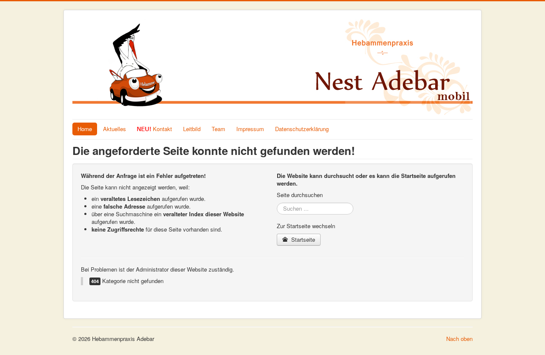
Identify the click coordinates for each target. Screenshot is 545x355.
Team (218, 129)
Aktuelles (114, 129)
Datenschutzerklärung (302, 129)
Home (84, 129)
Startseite (302, 239)
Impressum (250, 129)
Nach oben (459, 339)
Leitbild (192, 129)
